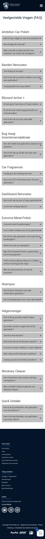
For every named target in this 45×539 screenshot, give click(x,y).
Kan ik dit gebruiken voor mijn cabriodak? (22, 299)
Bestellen (5, 482)
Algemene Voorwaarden (10, 463)
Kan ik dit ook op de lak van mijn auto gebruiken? (20, 154)
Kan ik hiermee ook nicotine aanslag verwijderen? (20, 379)
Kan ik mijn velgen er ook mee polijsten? (22, 38)
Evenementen (6, 454)
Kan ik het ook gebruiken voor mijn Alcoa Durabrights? (22, 238)
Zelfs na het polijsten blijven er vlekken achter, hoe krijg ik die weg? (21, 262)
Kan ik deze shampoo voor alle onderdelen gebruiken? (17, 292)
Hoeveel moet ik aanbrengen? (17, 224)
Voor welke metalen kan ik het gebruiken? (22, 230)
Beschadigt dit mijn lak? (14, 44)
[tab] (22, 38)
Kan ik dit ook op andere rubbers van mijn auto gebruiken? (22, 78)
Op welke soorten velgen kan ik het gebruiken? (19, 328)
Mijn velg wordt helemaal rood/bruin (20, 353)
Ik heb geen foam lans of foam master (21, 104)
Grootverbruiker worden (10, 460)
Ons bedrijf (5, 448)
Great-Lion (16, 525)
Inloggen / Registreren (9, 476)
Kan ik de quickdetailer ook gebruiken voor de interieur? (20, 409)
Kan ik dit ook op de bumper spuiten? (20, 341)
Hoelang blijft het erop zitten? (17, 86)
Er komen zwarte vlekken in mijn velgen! (22, 347)
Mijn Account (6, 485)
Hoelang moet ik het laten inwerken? (20, 360)
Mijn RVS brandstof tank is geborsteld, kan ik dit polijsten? (21, 253)
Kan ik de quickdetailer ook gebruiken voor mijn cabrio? (20, 418)
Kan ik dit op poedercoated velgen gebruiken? (19, 318)
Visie (3, 451)
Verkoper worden (7, 457)
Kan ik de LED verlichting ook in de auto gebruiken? (21, 181)
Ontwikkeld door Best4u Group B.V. (26, 528)
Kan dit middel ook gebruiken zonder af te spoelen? (22, 145)
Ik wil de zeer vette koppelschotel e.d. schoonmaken (21, 111)
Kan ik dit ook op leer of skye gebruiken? (22, 200)
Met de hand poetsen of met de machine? (18, 271)
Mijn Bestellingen (7, 488)
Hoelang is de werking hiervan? (18, 173)
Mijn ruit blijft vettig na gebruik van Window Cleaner (19, 388)
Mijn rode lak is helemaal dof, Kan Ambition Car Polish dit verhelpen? (19, 52)
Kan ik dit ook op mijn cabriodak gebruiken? (18, 120)
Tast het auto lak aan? (13, 335)
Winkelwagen (6, 479)
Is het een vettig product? (15, 206)
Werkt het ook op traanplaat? (17, 245)
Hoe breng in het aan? (13, 71)
